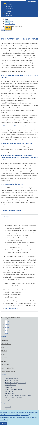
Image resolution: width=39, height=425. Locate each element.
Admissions (9, 6)
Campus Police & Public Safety (14, 389)
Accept (3, 423)
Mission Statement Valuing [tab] (12, 210)
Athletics (8, 11)
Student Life (9, 9)
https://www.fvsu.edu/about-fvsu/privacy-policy (14, 415)
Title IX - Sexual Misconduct (13, 398)
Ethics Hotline (9, 391)
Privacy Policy (9, 400)
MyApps (3, 354)
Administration (4, 340)
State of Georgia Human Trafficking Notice (18, 396)
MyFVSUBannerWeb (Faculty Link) (15, 383)
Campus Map (8, 387)
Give (7, 22)
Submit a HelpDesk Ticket (7, 368)
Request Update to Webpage (8, 371)
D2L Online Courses (6, 344)
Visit (6, 409)
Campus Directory (10, 385)
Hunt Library (4, 361)
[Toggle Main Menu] (8, 28)
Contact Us (8, 407)
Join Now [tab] (6, 217)
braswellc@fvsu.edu (11, 308)
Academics (9, 4)
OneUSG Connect (10, 393)
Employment (4, 358)
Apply (6, 19)
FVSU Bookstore (5, 364)
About (8, 2)
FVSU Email (4, 351)
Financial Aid (4, 347)
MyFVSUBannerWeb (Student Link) (15, 381)
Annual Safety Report (11, 379)
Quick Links (32, 1)
